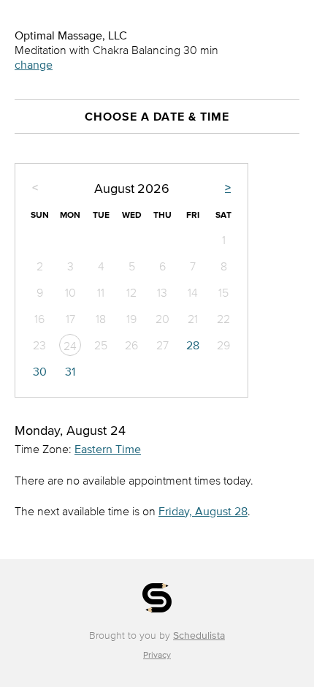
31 (70, 371)
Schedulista (199, 635)
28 (192, 345)
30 (40, 371)
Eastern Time (107, 448)
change (34, 64)
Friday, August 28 (203, 510)
